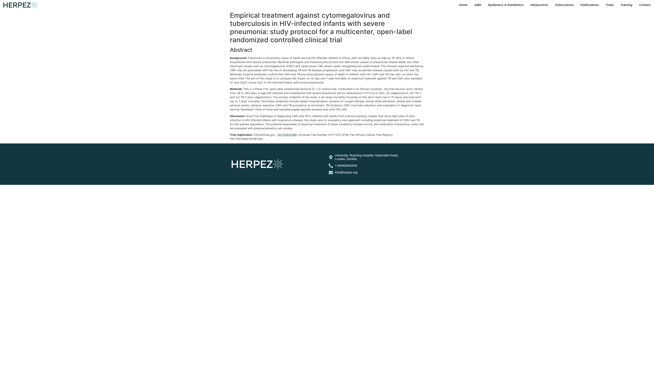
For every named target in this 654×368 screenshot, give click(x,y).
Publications (590, 5)
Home (463, 5)
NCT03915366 (287, 134)
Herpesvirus (539, 5)
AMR (477, 5)
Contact (645, 5)
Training (626, 5)
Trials (610, 5)
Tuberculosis (564, 5)
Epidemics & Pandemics (506, 5)
